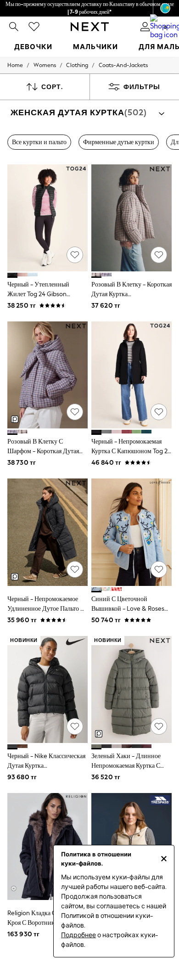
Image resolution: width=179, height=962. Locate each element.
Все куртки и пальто (39, 142)
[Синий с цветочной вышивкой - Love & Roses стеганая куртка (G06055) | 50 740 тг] (131, 531)
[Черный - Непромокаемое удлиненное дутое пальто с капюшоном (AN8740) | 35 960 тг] (47, 531)
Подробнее (78, 935)
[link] (14, 27)
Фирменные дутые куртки (118, 142)
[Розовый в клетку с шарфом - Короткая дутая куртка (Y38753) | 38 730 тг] (47, 374)
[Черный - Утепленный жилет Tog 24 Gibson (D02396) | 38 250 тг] (47, 217)
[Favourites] (34, 27)
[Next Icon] (90, 26)
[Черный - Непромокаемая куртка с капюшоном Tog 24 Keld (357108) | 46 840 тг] (131, 374)
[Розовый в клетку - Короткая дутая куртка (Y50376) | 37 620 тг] (131, 217)
